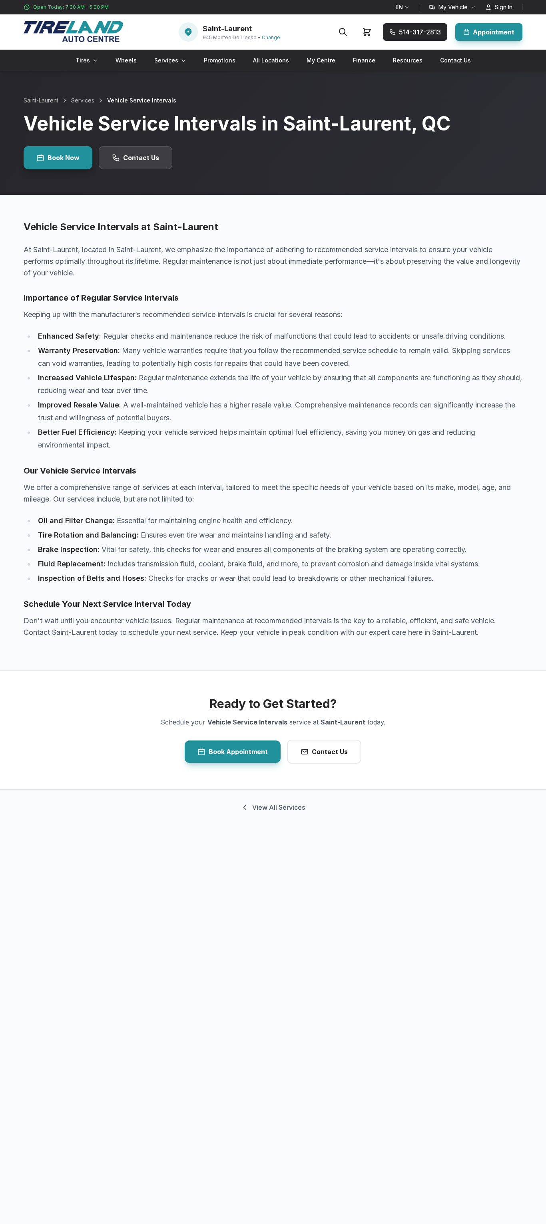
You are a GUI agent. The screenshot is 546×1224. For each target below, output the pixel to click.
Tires (83, 60)
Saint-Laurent (41, 100)
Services (166, 60)
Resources (407, 60)
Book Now (64, 158)
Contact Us (455, 60)
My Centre (321, 60)
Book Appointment (238, 752)
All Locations (271, 60)
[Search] (343, 32)
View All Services (278, 807)
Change (271, 37)
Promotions (219, 60)
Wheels (126, 60)
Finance (364, 60)
